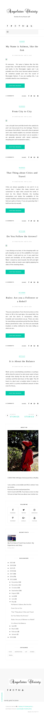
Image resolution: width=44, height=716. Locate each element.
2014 (11, 637)
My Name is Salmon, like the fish (21, 604)
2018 (11, 571)
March (14, 629)
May (13, 602)
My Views (22, 292)
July (13, 596)
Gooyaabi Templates (24, 709)
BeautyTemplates (25, 706)
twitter (24, 512)
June (13, 599)
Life (26, 652)
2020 (11, 565)
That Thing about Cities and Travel (22, 612)
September (15, 590)
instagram (34, 512)
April (13, 626)
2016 (11, 576)
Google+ (23, 520)
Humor (22, 41)
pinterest (12, 520)
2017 (11, 574)
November (15, 585)
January (14, 634)
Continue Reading (15, 85)
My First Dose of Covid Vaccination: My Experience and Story (21, 544)
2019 (11, 568)
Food (10, 652)
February (14, 631)
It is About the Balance (22, 361)
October (14, 588)
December (15, 582)
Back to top (32, 712)
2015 (11, 579)
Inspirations (18, 652)
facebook (12, 512)
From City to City (22, 111)
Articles (22, 356)
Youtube (34, 520)
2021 (11, 562)
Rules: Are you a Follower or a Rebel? (22, 619)
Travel (11, 655)
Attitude (22, 231)
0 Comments (10, 157)
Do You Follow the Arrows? (22, 236)
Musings (22, 106)
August (14, 593)
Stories (32, 652)
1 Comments (10, 95)
